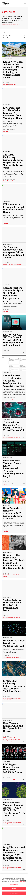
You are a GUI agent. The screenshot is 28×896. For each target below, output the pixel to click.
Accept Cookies (14, 893)
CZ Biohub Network (7, 483)
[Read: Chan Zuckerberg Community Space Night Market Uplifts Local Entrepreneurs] (14, 290)
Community (5, 84)
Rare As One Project (8, 739)
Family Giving (12, 180)
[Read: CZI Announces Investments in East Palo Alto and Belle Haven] (14, 204)
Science (13, 352)
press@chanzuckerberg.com (10, 24)
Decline (14, 888)
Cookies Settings (14, 884)
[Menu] (25, 4)
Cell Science (6, 737)
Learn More (22, 881)
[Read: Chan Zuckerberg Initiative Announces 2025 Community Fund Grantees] (14, 510)
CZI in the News (12, 84)
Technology (18, 352)
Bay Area (5, 264)
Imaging (19, 737)
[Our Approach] (5, 4)
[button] (14, 35)
